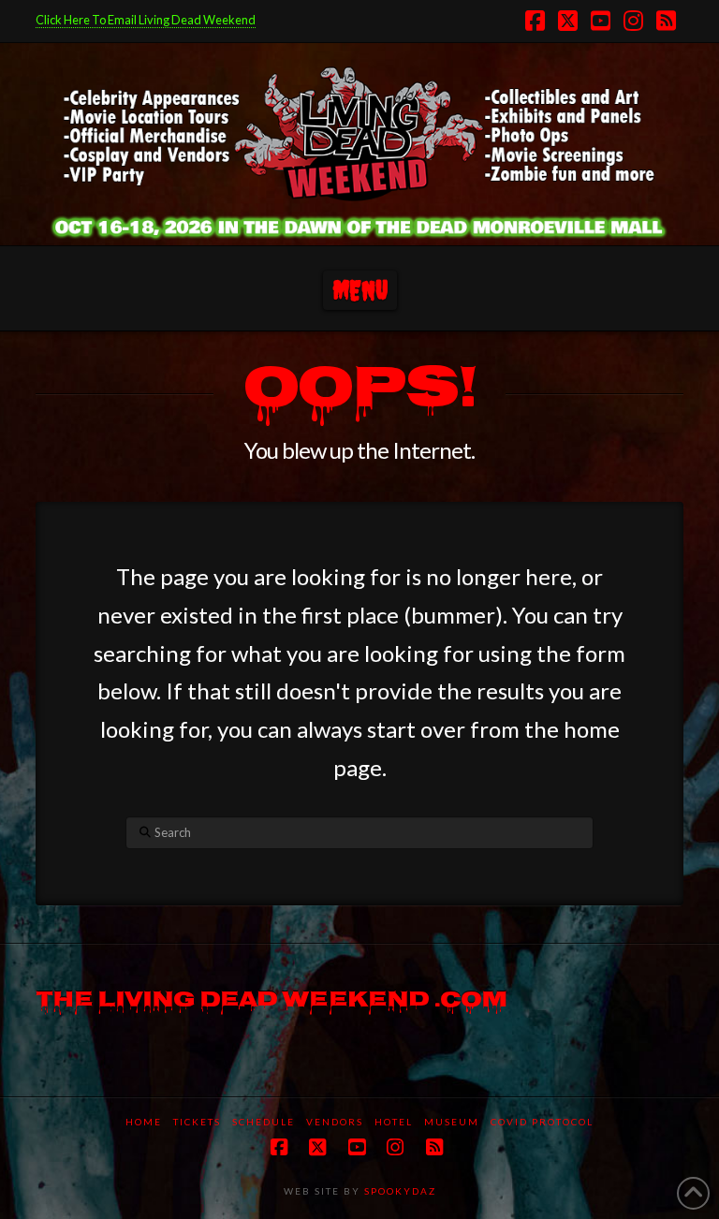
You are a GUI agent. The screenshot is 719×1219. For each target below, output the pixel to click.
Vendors (334, 1121)
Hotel (393, 1121)
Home (143, 1121)
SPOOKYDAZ (398, 1191)
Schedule (263, 1121)
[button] (360, 291)
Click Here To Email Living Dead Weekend (146, 19)
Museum (451, 1121)
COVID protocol (542, 1121)
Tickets (197, 1121)
